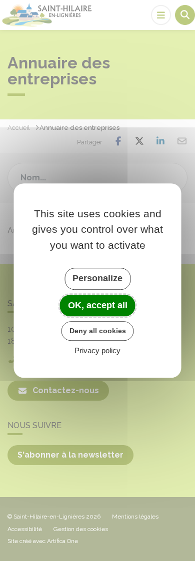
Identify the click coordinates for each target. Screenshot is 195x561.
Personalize (97, 278)
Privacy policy (97, 350)
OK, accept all (98, 305)
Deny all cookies (98, 331)
